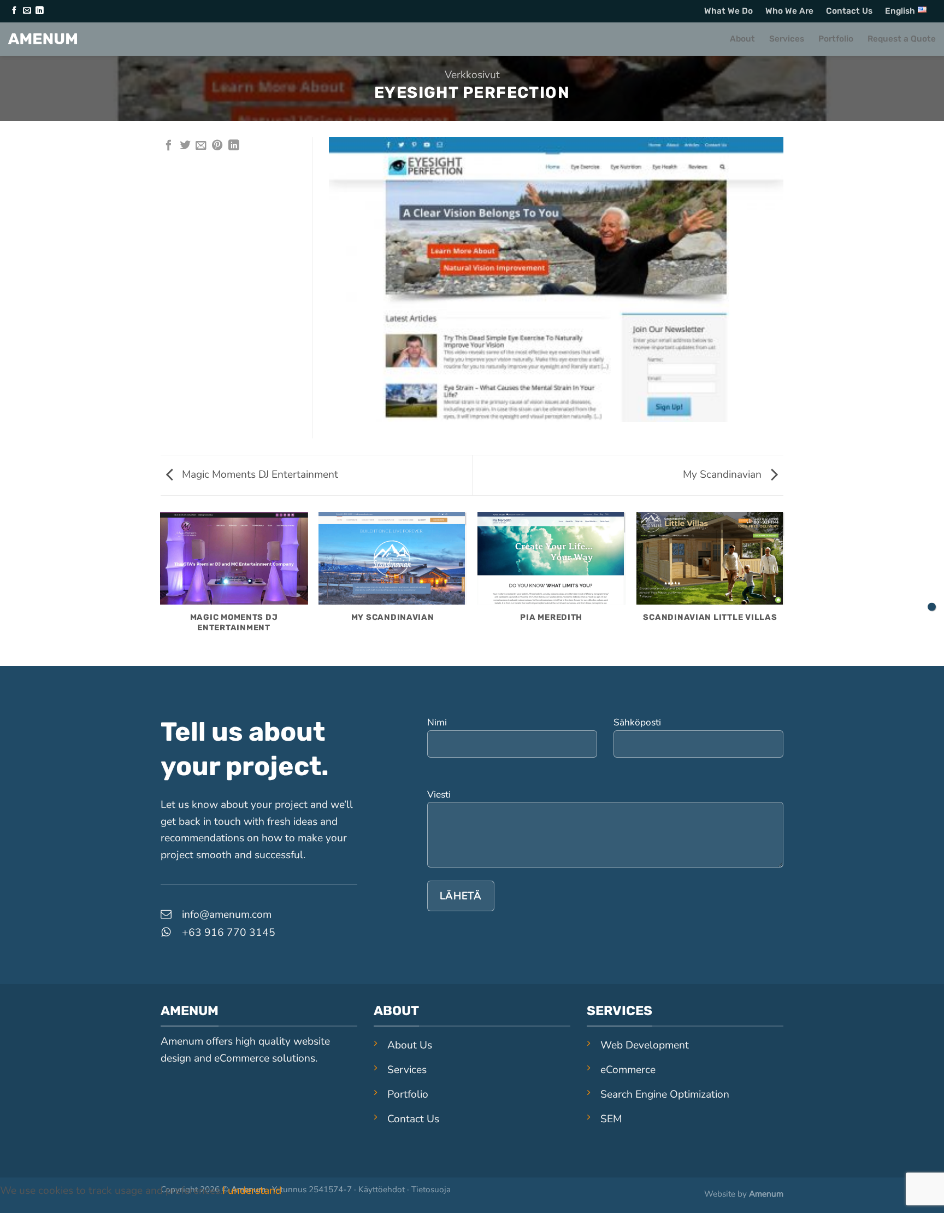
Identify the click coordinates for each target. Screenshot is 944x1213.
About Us (409, 1045)
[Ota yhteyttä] (932, 606)
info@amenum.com (227, 914)
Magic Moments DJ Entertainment (258, 474)
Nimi (437, 722)
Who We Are (789, 11)
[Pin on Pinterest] (217, 146)
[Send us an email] (27, 11)
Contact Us (849, 11)
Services (786, 39)
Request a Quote (902, 39)
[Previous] (160, 588)
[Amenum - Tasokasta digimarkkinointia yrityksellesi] (42, 38)
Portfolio (835, 39)
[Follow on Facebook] (14, 11)
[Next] (783, 588)
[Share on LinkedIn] (233, 146)
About (742, 39)
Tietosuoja (431, 1189)
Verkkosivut (472, 75)
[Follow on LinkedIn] (39, 11)
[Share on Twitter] (185, 146)
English (900, 11)
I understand (251, 1190)
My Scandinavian (723, 474)
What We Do (728, 11)
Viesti (439, 794)
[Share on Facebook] (168, 146)
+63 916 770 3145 (228, 932)
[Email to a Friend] (201, 146)
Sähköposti (637, 722)
